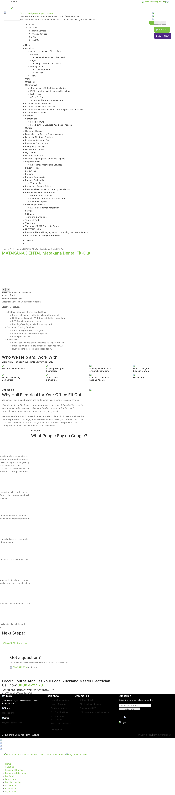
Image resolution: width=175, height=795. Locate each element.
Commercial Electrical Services (40, 106)
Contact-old (31, 118)
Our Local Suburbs (34, 155)
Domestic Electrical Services (39, 137)
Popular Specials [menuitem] (13, 782)
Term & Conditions (162, 734)
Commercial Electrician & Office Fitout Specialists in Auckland (55, 109)
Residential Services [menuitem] (14, 770)
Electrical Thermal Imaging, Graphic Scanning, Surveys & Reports (56, 232)
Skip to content (45, 13)
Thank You (30, 223)
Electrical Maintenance (91, 704)
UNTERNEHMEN (33, 229)
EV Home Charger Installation (44, 207)
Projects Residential (34, 180)
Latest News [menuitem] (11, 779)
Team (33, 75)
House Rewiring (58, 704)
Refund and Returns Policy (38, 186)
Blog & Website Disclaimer (48, 63)
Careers (34, 54)
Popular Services (33, 161)
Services (29, 210)
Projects (29, 174)
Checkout (30, 82)
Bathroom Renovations (41, 195)
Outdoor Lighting (59, 708)
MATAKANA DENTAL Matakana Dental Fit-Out (46, 253)
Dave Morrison (42, 69)
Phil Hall (39, 72)
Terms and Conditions (36, 217)
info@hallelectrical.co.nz (12, 723)
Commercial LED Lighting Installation (48, 88)
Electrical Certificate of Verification (47, 198)
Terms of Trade (32, 220)
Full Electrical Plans (34, 149)
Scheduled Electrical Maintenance (46, 100)
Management (36, 66)
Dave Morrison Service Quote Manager (44, 134)
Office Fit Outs (37, 97)
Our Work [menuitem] (9, 776)
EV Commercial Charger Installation (42, 235)
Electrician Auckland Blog (37, 140)
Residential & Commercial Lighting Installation (47, 189)
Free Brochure (37, 121)
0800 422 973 (10, 643)
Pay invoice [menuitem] (10, 788)
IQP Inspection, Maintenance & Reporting (50, 91)
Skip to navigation (29, 13)
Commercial (31, 85)
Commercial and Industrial (38, 103)
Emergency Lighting (35, 146)
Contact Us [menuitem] (10, 785)
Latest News (149, 2)
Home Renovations (60, 700)
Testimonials (36, 183)
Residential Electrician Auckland (40, 192)
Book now (22, 643)
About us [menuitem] (9, 767)
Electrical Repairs (38, 201)
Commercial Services (38, 34)
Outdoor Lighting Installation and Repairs (45, 158)
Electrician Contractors (36, 143)
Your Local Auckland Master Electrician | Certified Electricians (50, 16)
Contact (29, 115)
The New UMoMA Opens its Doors (42, 226)
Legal (33, 60)
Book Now (160, 22)
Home (28, 45)
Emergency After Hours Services (46, 164)
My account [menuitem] (11, 791)
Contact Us (34, 40)
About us (29, 48)
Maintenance (36, 94)
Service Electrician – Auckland (50, 57)
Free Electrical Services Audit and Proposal (51, 125)
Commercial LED (88, 708)
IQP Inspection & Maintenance (94, 712)
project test (31, 171)
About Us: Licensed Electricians (45, 51)
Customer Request (34, 131)
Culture (28, 128)
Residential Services (35, 204)
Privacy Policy (32, 168)
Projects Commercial (35, 177)
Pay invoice (160, 2)
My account (31, 152)
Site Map (29, 214)
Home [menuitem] (8, 764)
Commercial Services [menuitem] (15, 773)
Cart (27, 79)
